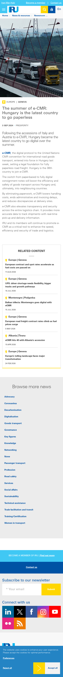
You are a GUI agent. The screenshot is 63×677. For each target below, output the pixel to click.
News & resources (21, 16)
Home (5, 16)
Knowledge (10, 443)
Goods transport (13, 423)
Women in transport (14, 523)
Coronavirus (10, 404)
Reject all (7, 668)
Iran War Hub (8, 3)
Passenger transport (14, 463)
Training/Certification (15, 517)
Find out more (47, 556)
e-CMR (6, 153)
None (7, 457)
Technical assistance (14, 503)
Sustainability (11, 496)
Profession (9, 470)
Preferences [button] (8, 658)
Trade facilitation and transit (18, 510)
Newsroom (39, 16)
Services (8, 483)
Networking (10, 450)
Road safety (10, 477)
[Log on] (51, 9)
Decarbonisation (12, 410)
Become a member (35, 3)
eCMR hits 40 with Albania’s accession (25, 340)
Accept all (53, 668)
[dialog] (31, 661)
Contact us (56, 3)
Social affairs (11, 490)
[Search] (44, 9)
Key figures (10, 437)
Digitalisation (11, 417)
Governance (10, 430)
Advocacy (9, 397)
